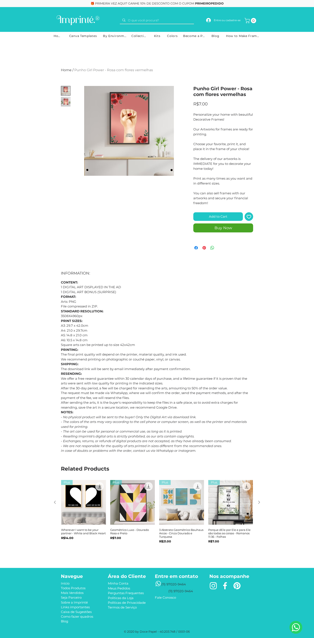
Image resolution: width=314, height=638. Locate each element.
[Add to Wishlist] (249, 216)
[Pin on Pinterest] (204, 247)
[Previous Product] (54, 502)
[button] (251, 20)
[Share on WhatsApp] (212, 247)
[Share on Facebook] (196, 247)
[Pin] (237, 586)
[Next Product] (259, 502)
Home (66, 70)
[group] (157, 517)
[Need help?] (295, 627)
